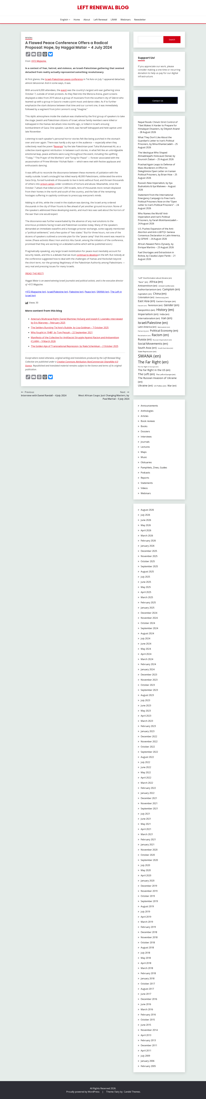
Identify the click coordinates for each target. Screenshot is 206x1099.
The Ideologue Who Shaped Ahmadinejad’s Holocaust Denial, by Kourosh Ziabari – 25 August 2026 (156, 156)
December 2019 (149, 885)
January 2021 (147, 844)
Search (172, 39)
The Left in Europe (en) (165, 374)
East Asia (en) (146, 301)
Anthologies (147, 410)
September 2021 (149, 808)
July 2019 (145, 911)
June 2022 (146, 767)
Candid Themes (132, 1091)
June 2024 (146, 643)
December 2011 (149, 1045)
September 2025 (149, 566)
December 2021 (149, 798)
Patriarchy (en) (143, 331)
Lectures (145, 446)
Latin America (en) (147, 326)
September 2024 (149, 628)
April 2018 (146, 963)
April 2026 (146, 530)
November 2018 (149, 937)
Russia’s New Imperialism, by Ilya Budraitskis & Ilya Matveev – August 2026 (157, 186)
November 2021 (149, 803)
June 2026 (146, 520)
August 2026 (147, 509)
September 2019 (149, 901)
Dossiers (145, 431)
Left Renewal (100, 19)
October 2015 (148, 1019)
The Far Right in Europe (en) (148, 367)
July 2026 (145, 514)
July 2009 (145, 1055)
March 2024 (147, 659)
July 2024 (145, 638)
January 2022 (147, 793)
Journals (145, 441)
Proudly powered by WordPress (83, 1091)
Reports (145, 477)
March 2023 (147, 720)
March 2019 (147, 921)
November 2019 (149, 891)
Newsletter (140, 19)
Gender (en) (171, 305)
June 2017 (146, 993)
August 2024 (147, 633)
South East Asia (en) (165, 348)
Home (77, 19)
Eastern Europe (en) (166, 301)
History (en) (165, 309)
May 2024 (146, 648)
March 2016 (147, 1009)
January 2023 (147, 731)
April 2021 (146, 829)
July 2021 (145, 813)
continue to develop (87, 254)
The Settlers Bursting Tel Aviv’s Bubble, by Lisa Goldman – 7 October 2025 (70, 327)
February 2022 (148, 787)
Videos (144, 488)
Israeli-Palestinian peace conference (64, 79)
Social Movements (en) (153, 343)
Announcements (149, 405)
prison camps (47, 183)
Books (144, 426)
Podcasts (145, 472)
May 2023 (146, 710)
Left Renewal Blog (103, 7)
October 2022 (148, 746)
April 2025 (146, 592)
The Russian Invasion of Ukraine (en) (157, 379)
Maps (144, 452)
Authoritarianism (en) (149, 289)
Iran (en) (166, 318)
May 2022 (146, 772)
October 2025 (148, 561)
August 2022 (147, 757)
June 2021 (146, 818)
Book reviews (148, 421)
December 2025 (149, 551)
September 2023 (149, 690)
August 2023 (147, 695)
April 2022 (146, 777)
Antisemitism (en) (147, 285)
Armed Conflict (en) (166, 286)
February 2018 (148, 973)
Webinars (126, 19)
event (64, 90)
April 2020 (146, 875)
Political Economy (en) (164, 330)
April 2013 (146, 1035)
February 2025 (148, 602)
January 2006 (147, 1060)
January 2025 (147, 607)
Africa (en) (156, 282)
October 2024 (148, 623)
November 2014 (149, 1030)
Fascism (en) (142, 306)
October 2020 (148, 854)
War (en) (171, 385)
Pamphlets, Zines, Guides (154, 467)
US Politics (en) (160, 386)
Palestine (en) (76, 291)
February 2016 (148, 1014)
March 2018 (147, 968)
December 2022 (149, 736)
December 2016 (149, 999)
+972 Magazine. (39, 61)
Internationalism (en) (149, 318)
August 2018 (147, 947)
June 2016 (146, 1004)
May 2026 (146, 525)
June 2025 (146, 581)
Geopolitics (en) (146, 310)
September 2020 (149, 860)
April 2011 (146, 1050)
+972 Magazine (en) (35, 291)
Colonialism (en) (146, 297)
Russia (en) (144, 339)
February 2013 (148, 1040)
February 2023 (148, 726)
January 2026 (147, 545)
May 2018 (146, 957)
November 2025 (149, 556)
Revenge (58, 146)
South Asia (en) (147, 347)
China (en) (159, 294)
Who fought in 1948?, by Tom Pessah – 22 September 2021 (62, 332)
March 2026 (147, 535)
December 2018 (149, 932)
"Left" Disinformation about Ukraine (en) (155, 278)
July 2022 (145, 762)
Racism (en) (160, 335)
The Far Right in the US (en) (154, 370)
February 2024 (148, 664)
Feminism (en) (155, 305)
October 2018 (148, 942)
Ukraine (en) (145, 385)
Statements (147, 482)
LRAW (114, 19)
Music (144, 457)
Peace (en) (90, 291)
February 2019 (148, 927)
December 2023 (149, 674)
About (87, 19)
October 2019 (148, 896)
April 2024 (146, 654)
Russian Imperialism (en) (162, 340)
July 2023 (145, 700)
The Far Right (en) (153, 362)
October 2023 (148, 684)
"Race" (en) (143, 282)
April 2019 (146, 916)
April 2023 (146, 715)
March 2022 (147, 782)
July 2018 (145, 952)
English (64, 19)
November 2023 (149, 679)
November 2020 (149, 849)
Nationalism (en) (164, 327)
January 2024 (147, 669)
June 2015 (146, 1024)
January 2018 (147, 978)
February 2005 (148, 1066)
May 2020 (146, 870)
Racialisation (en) (144, 335)
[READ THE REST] (34, 273)
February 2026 (148, 540)
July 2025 (145, 576)
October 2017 (148, 983)
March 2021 (147, 834)
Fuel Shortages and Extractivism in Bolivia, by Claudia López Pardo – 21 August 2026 (157, 256)
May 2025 (146, 587)
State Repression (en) (147, 351)
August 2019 (147, 906)
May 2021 (146, 823)
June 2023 (146, 705)
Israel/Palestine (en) (57, 291)
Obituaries (146, 462)
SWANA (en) (103, 291)
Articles (28, 37)
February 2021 (148, 839)
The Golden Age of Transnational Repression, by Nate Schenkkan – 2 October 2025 (74, 346)
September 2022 (149, 751)
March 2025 (147, 597)
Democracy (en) (162, 297)
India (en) (164, 314)
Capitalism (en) (145, 293)
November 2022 (149, 741)
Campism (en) (171, 289)
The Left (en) (146, 374)
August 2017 (147, 988)
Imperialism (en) (148, 314)
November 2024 (149, 617)
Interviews (146, 436)
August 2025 (147, 571)
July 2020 (145, 865)
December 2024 (149, 612)
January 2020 (147, 880)
